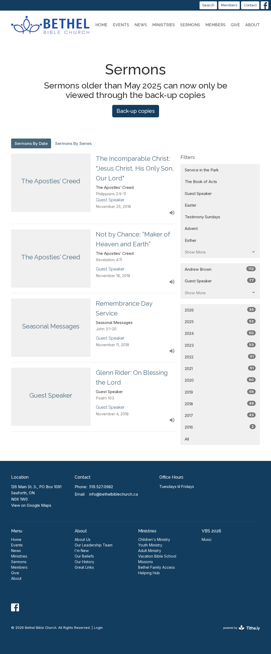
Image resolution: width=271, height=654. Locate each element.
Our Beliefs (84, 556)
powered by (238, 632)
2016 (219, 427)
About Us (83, 539)
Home (101, 25)
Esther (190, 240)
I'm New (82, 550)
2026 (219, 310)
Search (208, 5)
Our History (84, 561)
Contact (250, 5)
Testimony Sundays (202, 216)
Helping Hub (149, 573)
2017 (219, 415)
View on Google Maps (31, 505)
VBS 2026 (211, 530)
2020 (219, 380)
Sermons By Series (73, 143)
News (140, 25)
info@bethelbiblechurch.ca (113, 494)
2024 (219, 333)
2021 (219, 368)
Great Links (84, 567)
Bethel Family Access (156, 567)
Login (98, 628)
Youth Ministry (150, 545)
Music (207, 539)
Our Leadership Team (93, 545)
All (187, 439)
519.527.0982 (101, 486)
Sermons (190, 25)
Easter (190, 205)
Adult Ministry (149, 550)
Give (235, 25)
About (252, 25)
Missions (145, 561)
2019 (219, 392)
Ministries (163, 25)
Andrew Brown (219, 269)
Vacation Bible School (157, 556)
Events (121, 25)
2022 (219, 356)
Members (229, 5)
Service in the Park (202, 169)
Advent (191, 228)
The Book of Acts (201, 181)
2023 (219, 345)
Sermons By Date (31, 143)
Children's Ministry (154, 539)
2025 (219, 321)
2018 (219, 403)
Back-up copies (135, 111)
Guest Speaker (198, 193)
